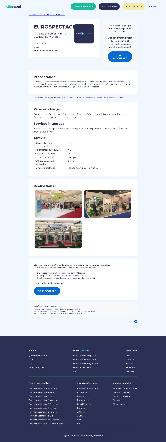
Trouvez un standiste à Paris (41, 392)
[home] (13, 7)
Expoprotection (84, 400)
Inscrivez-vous (39, 309)
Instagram (130, 371)
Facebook (130, 367)
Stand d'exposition (121, 396)
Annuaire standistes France (125, 388)
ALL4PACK (82, 392)
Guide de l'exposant (82, 367)
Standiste (117, 400)
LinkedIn (130, 359)
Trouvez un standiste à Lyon (41, 396)
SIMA (79, 420)
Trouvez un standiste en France (43, 388)
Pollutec (81, 408)
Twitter (129, 363)
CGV (31, 363)
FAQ (75, 371)
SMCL (80, 423)
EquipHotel (82, 396)
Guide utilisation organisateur (86, 363)
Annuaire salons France (87, 388)
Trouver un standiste (83, 6)
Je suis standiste (109, 6)
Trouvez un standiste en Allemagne (45, 420)
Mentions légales (36, 367)
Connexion (153, 6)
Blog (128, 356)
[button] (133, 6)
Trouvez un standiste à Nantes (42, 408)
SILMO (80, 416)
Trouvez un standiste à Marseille (43, 400)
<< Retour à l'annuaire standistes (47, 14)
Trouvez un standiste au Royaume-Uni (46, 423)
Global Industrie (84, 404)
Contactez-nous (67, 311)
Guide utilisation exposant (84, 356)
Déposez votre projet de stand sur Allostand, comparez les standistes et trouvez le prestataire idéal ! (79, 98)
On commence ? (120, 56)
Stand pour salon (120, 404)
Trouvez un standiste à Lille (41, 416)
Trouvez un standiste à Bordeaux (43, 404)
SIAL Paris (81, 412)
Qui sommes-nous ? (38, 356)
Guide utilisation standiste (84, 359)
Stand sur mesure (121, 392)
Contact (32, 359)
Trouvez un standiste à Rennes (43, 412)
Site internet (41, 43)
